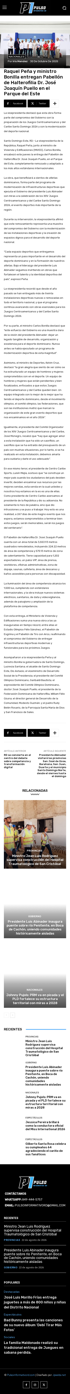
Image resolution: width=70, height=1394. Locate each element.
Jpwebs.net (59, 1375)
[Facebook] (26, 1384)
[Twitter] (43, 1384)
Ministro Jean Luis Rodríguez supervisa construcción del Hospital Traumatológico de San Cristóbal (35, 860)
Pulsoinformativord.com (21, 1375)
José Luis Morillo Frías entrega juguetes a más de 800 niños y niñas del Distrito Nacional (35, 1302)
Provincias (34, 850)
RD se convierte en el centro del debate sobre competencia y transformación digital (17, 761)
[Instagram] (35, 1384)
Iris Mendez (20, 61)
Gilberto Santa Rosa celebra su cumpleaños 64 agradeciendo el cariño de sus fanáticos (45, 1149)
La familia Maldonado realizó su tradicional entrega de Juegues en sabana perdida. (33, 1348)
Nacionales (16, 56)
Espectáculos (33, 1118)
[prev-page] (6, 1015)
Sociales (9, 1337)
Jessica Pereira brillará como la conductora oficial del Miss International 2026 (45, 1125)
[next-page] (12, 1015)
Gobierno (34, 916)
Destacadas (12, 1291)
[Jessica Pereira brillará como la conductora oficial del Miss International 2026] (13, 1123)
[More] (55, 103)
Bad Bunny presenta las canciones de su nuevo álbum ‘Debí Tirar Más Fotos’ (33, 1325)
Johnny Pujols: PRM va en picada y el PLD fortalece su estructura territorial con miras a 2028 (35, 999)
